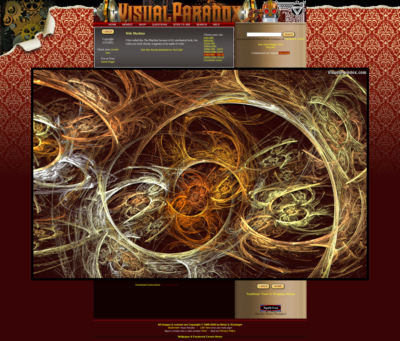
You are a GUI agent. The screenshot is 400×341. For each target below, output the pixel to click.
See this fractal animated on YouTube (162, 49)
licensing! (284, 53)
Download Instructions (147, 284)
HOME (277, 286)
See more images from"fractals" (270, 46)
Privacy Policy (227, 330)
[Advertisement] (203, 11)
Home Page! (108, 61)
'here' (204, 330)
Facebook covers (295, 38)
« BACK (107, 31)
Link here (205, 327)
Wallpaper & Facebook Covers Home (200, 336)
